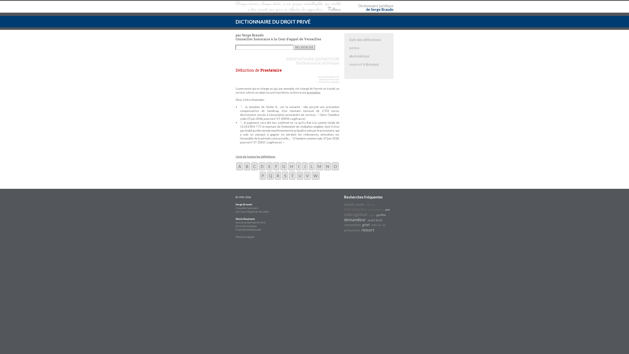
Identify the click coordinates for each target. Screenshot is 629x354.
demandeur (355, 219)
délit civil (376, 224)
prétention (352, 230)
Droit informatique (246, 225)
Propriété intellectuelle (248, 229)
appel (372, 214)
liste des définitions (365, 40)
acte (387, 209)
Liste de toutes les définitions (255, 156)
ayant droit (374, 220)
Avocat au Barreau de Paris (251, 222)
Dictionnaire (368, 6)
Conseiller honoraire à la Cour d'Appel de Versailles (252, 208)
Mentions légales (245, 236)
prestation (313, 92)
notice (354, 48)
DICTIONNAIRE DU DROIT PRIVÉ (273, 22)
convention (352, 225)
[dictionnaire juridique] (288, 6)
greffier (381, 215)
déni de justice (355, 209)
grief (366, 225)
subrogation (355, 214)
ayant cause (354, 204)
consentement (376, 209)
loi (384, 225)
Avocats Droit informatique (328, 80)
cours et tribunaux (364, 64)
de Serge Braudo (379, 9)
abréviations (359, 56)
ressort (367, 229)
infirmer (371, 204)
